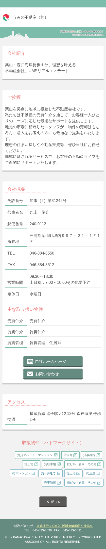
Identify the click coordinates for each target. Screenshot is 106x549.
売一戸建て (48, 473)
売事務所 (50, 482)
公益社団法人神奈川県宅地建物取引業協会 (64, 526)
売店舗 (90, 473)
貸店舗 (68, 455)
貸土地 (28, 464)
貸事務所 (89, 455)
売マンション (21, 473)
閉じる (55, 502)
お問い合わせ (47, 374)
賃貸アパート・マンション (35, 455)
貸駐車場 (50, 464)
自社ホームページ (51, 361)
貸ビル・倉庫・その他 (81, 464)
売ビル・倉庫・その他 (81, 482)
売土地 (71, 473)
